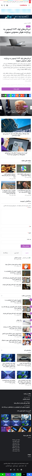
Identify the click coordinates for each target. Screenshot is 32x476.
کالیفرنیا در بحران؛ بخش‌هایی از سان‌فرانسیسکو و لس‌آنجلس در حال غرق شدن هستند (8, 192)
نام (30, 226)
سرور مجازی (16, 463)
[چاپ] (2, 95)
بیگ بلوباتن (19, 320)
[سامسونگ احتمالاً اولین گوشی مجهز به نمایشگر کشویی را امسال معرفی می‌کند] (27, 342)
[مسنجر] (13, 95)
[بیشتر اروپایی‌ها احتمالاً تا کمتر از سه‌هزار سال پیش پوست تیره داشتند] (24, 185)
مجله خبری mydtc (16, 447)
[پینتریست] (23, 95)
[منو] (29, 6)
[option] (16, 107)
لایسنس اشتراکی (17, 258)
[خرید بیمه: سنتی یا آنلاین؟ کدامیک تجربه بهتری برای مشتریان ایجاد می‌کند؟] (26, 417)
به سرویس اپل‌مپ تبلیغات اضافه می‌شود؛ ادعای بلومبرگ (24, 174)
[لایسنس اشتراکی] (26, 260)
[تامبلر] (24, 95)
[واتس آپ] (11, 95)
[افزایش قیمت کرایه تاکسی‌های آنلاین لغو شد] (26, 287)
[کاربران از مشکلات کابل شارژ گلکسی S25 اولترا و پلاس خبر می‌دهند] (26, 429)
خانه (29, 23)
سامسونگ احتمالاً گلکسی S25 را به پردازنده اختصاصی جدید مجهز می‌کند (12, 327)
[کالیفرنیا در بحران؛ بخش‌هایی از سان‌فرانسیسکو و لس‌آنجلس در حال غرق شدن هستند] (8, 185)
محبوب (27, 253)
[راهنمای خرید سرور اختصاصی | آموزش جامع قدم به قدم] (8, 375)
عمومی (25, 23)
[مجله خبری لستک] (23, 5)
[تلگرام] (9, 95)
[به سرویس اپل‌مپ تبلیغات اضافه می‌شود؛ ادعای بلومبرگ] (24, 168)
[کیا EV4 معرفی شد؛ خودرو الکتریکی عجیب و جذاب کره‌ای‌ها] (24, 358)
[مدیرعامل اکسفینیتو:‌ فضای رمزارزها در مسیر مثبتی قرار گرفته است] (8, 168)
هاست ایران (21, 466)
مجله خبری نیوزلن (16, 444)
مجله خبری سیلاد (16, 449)
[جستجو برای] (2, 6)
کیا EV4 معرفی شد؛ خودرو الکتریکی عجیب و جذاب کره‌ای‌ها (24, 364)
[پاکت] (16, 95)
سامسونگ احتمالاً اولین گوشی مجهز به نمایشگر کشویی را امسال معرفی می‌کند (12, 341)
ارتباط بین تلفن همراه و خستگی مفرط (13, 264)
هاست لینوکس (10, 463)
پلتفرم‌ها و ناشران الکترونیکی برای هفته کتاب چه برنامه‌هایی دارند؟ (12, 278)
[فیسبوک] (30, 95)
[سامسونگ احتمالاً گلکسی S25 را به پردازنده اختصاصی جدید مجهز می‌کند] (27, 329)
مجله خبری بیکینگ (16, 440)
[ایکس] (28, 95)
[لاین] (6, 95)
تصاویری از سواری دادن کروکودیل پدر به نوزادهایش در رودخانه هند (12, 272)
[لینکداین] (26, 95)
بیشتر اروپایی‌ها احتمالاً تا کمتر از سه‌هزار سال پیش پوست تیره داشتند (24, 192)
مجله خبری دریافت (16, 451)
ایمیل (29, 233)
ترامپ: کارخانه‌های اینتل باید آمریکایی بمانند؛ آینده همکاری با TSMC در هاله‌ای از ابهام (17, 111)
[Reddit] (21, 95)
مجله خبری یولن (16, 443)
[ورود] (7, 6)
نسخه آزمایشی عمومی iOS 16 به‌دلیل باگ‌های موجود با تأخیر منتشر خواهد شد (12, 334)
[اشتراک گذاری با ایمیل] (4, 95)
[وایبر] (7, 95)
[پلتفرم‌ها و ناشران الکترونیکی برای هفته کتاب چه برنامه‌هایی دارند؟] (26, 280)
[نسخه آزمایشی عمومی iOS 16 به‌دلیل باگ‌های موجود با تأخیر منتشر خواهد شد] (27, 336)
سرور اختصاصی (9, 466)
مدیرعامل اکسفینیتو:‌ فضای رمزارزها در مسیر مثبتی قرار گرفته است (8, 175)
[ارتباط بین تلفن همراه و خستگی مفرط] (26, 266)
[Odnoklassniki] (18, 95)
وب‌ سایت (29, 239)
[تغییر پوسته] (4, 6)
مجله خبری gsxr (16, 446)
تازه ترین (16, 253)
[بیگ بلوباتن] (27, 322)
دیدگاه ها (5, 253)
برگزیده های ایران (16, 441)
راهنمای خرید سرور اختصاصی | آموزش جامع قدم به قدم (8, 381)
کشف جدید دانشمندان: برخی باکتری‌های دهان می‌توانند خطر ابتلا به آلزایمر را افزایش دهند (8, 365)
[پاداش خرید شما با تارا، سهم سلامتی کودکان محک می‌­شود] (6, 429)
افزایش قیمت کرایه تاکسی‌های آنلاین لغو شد (12, 284)
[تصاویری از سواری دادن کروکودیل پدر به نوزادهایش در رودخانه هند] (26, 273)
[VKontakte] (19, 95)
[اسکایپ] (14, 95)
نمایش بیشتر (16, 89)
